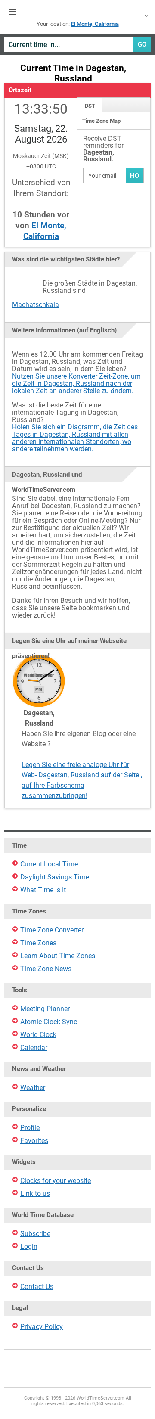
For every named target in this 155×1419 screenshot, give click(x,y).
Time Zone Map (101, 121)
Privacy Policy (41, 1327)
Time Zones (38, 943)
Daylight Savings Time (54, 877)
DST (90, 105)
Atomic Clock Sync (48, 1022)
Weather (32, 1088)
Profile (30, 1128)
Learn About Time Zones (57, 956)
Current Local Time (49, 864)
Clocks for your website (55, 1181)
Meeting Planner (45, 1009)
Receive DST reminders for (103, 149)
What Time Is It (43, 890)
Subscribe (35, 1234)
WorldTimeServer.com (77, 12)
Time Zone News (45, 969)
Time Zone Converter (52, 930)
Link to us (35, 1193)
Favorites (34, 1140)
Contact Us (36, 1286)
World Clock (38, 1035)
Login (28, 1246)
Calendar (33, 1047)
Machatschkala (35, 305)
